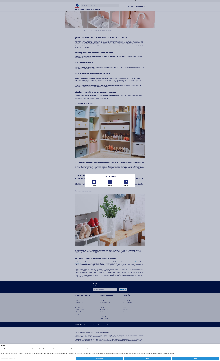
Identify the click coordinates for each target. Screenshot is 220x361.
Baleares (126, 185)
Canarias (110, 185)
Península (94, 185)
